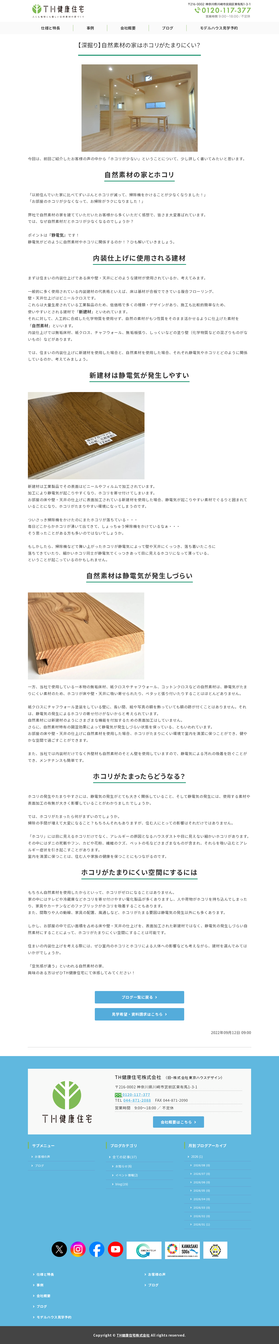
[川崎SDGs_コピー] (182, 1250)
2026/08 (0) (202, 1165)
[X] (59, 1249)
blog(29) (122, 1184)
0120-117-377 (136, 1094)
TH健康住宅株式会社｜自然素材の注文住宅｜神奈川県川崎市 (58, 11)
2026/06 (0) (202, 1182)
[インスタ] (78, 1249)
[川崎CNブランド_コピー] (144, 1250)
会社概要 (128, 28)
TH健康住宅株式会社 (133, 1335)
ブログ (168, 28)
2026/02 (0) (202, 1216)
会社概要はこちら (176, 1122)
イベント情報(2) (127, 1175)
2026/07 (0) (202, 1174)
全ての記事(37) (124, 1157)
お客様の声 (42, 1157)
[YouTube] (115, 1249)
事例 (90, 28)
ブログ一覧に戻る (137, 997)
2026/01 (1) (202, 1224)
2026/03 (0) (202, 1208)
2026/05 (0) (202, 1191)
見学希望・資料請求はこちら (137, 1014)
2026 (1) (197, 1157)
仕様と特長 (50, 28)
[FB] (96, 1249)
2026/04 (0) (202, 1199)
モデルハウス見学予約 (219, 28)
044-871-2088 (137, 1100)
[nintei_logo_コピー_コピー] (215, 1250)
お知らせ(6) (124, 1166)
